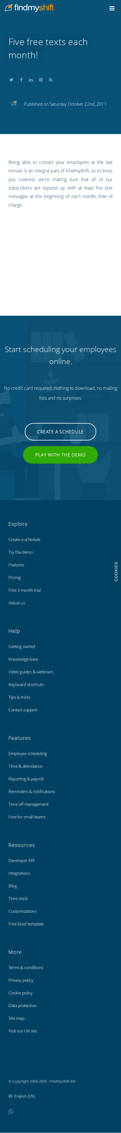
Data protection (22, 1005)
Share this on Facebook (21, 78)
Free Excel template (26, 924)
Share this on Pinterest (41, 78)
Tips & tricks (19, 697)
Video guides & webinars (30, 672)
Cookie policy (20, 993)
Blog (12, 886)
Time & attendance (25, 766)
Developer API (21, 860)
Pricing (14, 577)
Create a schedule (60, 432)
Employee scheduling (27, 753)
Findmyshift (18, 1065)
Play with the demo (60, 455)
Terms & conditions (25, 967)
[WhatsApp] (10, 1111)
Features (16, 564)
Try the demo (20, 552)
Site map (16, 1018)
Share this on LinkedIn (31, 78)
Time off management (28, 804)
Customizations (22, 911)
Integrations (19, 873)
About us (16, 603)
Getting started (21, 646)
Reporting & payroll (26, 779)
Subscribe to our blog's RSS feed (50, 78)
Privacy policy (20, 980)
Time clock (18, 898)
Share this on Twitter (11, 78)
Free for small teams (26, 817)
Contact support (22, 710)
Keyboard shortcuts (26, 684)
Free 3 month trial (24, 590)
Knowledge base (23, 659)
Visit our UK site (22, 1031)
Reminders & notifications (31, 791)
